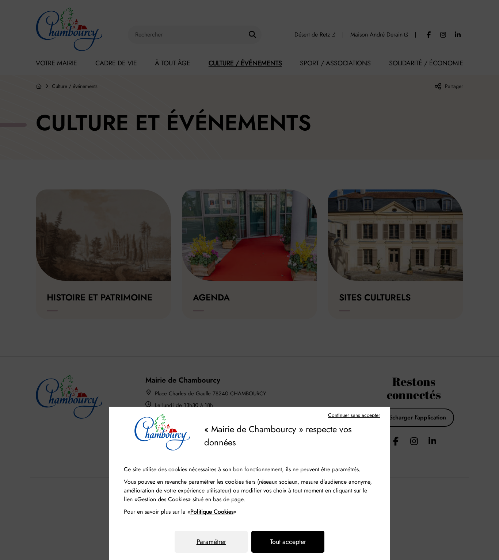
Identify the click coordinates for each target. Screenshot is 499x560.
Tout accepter (288, 541)
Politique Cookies (211, 511)
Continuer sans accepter (354, 415)
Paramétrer (211, 541)
